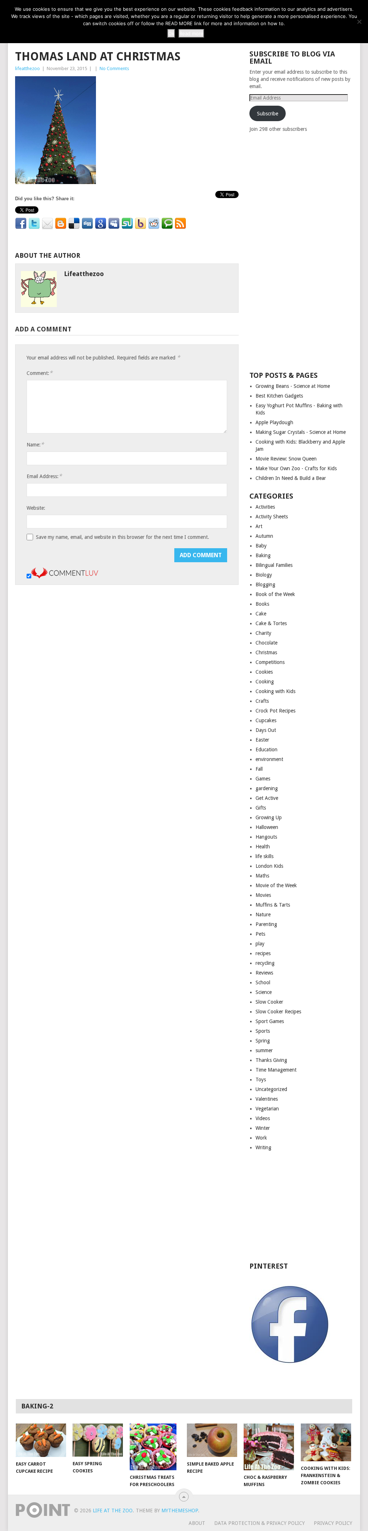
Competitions (270, 662)
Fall (259, 769)
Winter (263, 1128)
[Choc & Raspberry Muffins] (269, 1447)
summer (264, 1050)
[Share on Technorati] (167, 223)
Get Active (267, 798)
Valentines (267, 1099)
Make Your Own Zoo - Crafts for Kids (296, 468)
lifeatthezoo (27, 68)
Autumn (264, 536)
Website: (36, 508)
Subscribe (267, 113)
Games (263, 778)
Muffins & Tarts (273, 905)
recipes (263, 953)
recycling (265, 963)
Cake (261, 613)
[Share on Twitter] (34, 223)
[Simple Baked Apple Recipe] (212, 1440)
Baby (261, 546)
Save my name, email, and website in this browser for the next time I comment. (122, 537)
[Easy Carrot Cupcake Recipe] (41, 1440)
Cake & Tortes (271, 623)
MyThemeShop (179, 1510)
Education (266, 749)
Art (259, 526)
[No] (359, 21)
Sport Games (270, 1021)
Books (262, 604)
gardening (267, 788)
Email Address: (44, 476)
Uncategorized (271, 1089)
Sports (263, 1031)
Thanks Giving (271, 1060)
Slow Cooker (269, 1002)
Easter (262, 740)
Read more (191, 33)
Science (264, 992)
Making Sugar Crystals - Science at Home (301, 432)
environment (269, 759)
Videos (263, 1118)
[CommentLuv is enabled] (64, 576)
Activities (265, 507)
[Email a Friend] (47, 223)
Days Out (266, 730)
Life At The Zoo (113, 1510)
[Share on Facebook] (21, 223)
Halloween (267, 827)
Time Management (276, 1070)
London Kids (269, 866)
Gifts (261, 808)
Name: (35, 444)
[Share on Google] (100, 223)
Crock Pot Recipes (275, 711)
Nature (263, 914)
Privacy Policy (333, 1523)
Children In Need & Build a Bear (291, 478)
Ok (171, 33)
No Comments (114, 68)
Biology (264, 575)
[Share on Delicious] (74, 223)
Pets (260, 934)
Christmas (266, 652)
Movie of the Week (276, 885)
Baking (263, 555)
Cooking (265, 681)
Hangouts (266, 837)
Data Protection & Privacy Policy (259, 1523)
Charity (263, 633)
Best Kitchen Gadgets (279, 396)
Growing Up (269, 817)
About (197, 1523)
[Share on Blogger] (60, 223)
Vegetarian (267, 1108)
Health (263, 846)
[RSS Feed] (180, 223)
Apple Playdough (274, 422)
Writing (263, 1147)
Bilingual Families (274, 565)
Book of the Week (275, 594)
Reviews (264, 973)
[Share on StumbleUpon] (127, 223)
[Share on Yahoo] (140, 223)
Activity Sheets (272, 516)
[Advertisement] (303, 251)
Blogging (265, 584)
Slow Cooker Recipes (278, 1011)
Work (261, 1138)
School (263, 982)
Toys (261, 1079)
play (260, 943)
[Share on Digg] (87, 223)
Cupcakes (266, 720)
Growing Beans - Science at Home (293, 386)
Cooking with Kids (275, 691)
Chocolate (266, 643)
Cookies (264, 672)
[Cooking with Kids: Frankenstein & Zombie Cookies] (326, 1442)
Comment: (39, 373)
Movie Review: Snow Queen (286, 459)
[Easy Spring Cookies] (98, 1440)
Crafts (262, 701)
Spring (263, 1041)
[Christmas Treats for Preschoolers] (155, 1447)
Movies (263, 895)
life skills (264, 856)
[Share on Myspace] (114, 223)
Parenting (266, 924)
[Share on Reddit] (154, 223)
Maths (262, 876)
